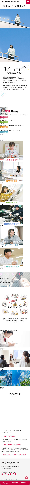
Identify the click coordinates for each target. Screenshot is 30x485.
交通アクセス (4, 479)
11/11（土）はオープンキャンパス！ (7, 120)
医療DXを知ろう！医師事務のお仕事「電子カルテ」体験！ (12, 125)
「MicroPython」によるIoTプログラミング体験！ (10, 130)
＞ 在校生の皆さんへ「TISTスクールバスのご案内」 (13, 455)
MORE (1, 134)
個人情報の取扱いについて (14, 479)
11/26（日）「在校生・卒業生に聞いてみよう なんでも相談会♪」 (14, 115)
